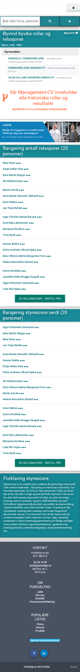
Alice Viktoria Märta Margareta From (24, 255)
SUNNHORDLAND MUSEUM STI (27, 67)
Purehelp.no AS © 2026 (37, 666)
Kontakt (40, 598)
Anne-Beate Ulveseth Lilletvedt (20, 195)
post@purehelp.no (40, 565)
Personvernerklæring (42, 601)
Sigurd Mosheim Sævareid (18, 282)
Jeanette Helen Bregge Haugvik (21, 276)
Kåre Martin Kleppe (14, 175)
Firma (40, 624)
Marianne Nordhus (13, 229)
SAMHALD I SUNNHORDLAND (26, 58)
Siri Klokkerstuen (13, 181)
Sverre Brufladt (12, 270)
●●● (18, 162)
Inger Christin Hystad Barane (19, 216)
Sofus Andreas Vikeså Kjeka (19, 249)
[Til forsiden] (16, 8)
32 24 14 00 (40, 562)
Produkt (40, 630)
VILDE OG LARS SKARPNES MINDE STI (31, 77)
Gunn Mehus (10, 202)
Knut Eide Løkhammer (15, 222)
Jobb (40, 591)
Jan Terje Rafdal (12, 208)
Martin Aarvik (10, 189)
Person (40, 627)
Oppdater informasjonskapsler (45, 640)
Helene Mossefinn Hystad (18, 261)
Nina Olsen (9, 162)
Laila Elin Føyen (12, 288)
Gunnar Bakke (11, 243)
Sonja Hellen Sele (13, 168)
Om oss (40, 595)
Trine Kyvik (9, 234)
